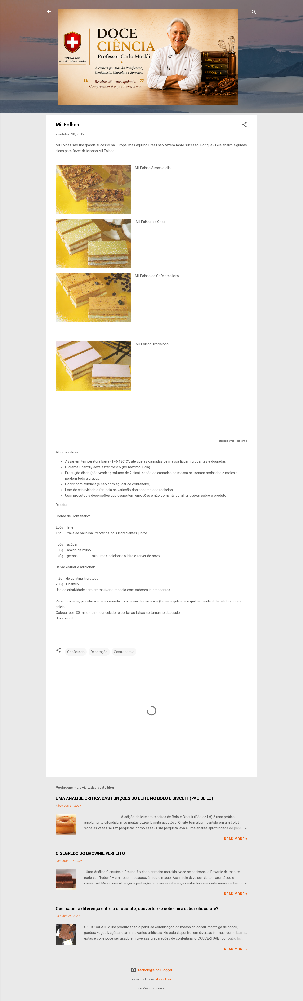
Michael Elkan (164, 979)
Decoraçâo (99, 652)
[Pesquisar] (254, 13)
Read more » (235, 839)
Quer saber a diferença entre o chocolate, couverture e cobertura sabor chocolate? (137, 908)
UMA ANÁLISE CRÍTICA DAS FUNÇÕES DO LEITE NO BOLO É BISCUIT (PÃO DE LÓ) (134, 798)
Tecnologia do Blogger (154, 970)
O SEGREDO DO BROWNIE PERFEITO (90, 853)
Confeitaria (76, 652)
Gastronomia (124, 652)
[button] (244, 125)
